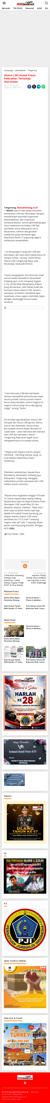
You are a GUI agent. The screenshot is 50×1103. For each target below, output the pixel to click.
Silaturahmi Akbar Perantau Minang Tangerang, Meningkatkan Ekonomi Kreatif (12, 599)
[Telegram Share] (39, 87)
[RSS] (25, 566)
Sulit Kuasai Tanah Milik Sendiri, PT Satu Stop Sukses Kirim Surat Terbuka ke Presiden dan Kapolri (13, 607)
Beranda (34, 1092)
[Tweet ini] (34, 87)
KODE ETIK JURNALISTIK (12, 1094)
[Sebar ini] (29, 87)
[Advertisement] (25, 39)
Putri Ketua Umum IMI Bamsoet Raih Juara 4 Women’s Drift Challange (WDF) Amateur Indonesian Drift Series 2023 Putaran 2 (36, 607)
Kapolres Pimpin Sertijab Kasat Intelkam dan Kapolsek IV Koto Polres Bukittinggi (36, 578)
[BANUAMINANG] (25, 3)
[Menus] (4, 3)
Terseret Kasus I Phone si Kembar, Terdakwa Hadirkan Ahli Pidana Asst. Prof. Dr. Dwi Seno (35, 599)
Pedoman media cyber (11, 1099)
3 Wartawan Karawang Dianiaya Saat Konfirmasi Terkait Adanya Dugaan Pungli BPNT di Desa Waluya (14, 579)
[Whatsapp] (43, 87)
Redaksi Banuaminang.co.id (13, 1097)
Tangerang (8, 88)
